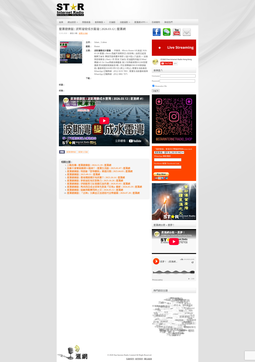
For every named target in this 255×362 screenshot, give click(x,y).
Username (156, 76)
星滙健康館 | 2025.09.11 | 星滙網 (83, 174)
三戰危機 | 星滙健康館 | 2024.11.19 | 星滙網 (89, 165)
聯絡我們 (168, 22)
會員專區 (100, 22)
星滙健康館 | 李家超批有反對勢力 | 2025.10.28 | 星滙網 (95, 180)
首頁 (61, 22)
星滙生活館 (83, 33)
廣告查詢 (148, 359)
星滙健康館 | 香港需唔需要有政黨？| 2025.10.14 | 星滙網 (96, 177)
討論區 (112, 22)
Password (155, 81)
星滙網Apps (140, 22)
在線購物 (156, 22)
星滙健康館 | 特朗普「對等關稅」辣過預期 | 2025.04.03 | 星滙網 (100, 171)
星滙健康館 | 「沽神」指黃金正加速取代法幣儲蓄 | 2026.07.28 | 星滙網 (103, 193)
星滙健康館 (71, 152)
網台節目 (73, 22)
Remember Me (161, 86)
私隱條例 (130, 359)
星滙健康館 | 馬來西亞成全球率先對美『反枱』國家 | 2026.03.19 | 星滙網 (104, 187)
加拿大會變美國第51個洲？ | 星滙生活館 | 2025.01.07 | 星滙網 (98, 168)
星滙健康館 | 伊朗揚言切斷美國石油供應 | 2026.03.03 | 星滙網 (98, 184)
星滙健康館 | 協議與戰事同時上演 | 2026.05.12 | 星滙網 (95, 190)
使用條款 (139, 359)
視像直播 (86, 22)
